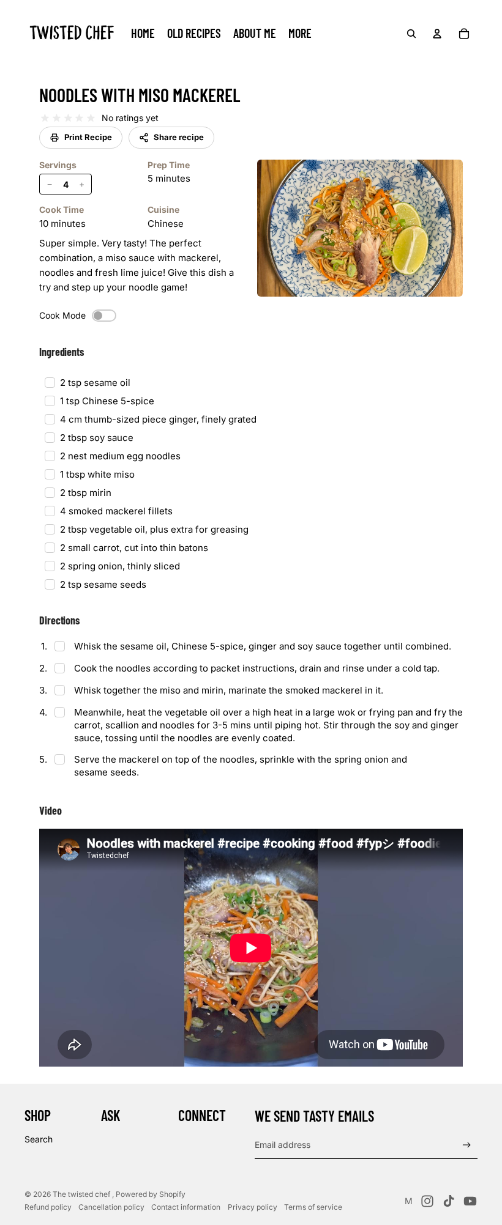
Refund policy (48, 1207)
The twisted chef (82, 1194)
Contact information (185, 1207)
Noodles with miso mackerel (139, 95)
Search (38, 1139)
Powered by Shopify (150, 1194)
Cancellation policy (111, 1207)
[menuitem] (300, 33)
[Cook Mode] (104, 315)
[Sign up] (467, 1145)
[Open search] (411, 33)
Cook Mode (62, 315)
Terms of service (313, 1207)
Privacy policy (252, 1207)
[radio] (45, 118)
